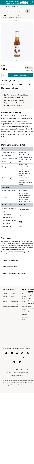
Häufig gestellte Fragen (24, 422)
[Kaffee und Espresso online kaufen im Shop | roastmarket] (12, 7)
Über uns (5, 422)
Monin (3, 65)
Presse (4, 424)
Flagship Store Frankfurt (30, 419)
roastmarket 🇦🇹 (14, 424)
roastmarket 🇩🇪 (14, 422)
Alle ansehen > (25, 290)
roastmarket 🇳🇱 (14, 427)
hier (2, 309)
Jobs (4, 419)
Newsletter (5, 417)
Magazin (5, 414)
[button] (4, 75)
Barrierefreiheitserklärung (8, 427)
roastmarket (24, 3)
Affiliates (13, 414)
